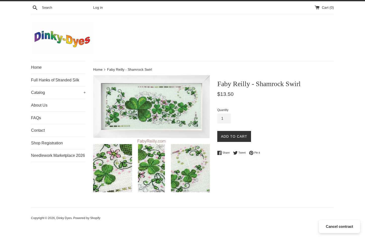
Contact (38, 130)
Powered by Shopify (86, 218)
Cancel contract (339, 226)
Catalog (58, 92)
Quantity (222, 110)
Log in (98, 7)
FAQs (36, 118)
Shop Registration (47, 143)
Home (36, 67)
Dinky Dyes (64, 218)
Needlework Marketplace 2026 (58, 155)
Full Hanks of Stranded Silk (55, 80)
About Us (39, 105)
